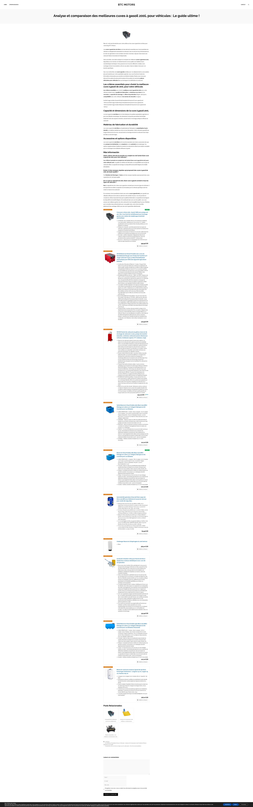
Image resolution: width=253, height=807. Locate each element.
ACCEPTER (227, 804)
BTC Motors (126, 4)
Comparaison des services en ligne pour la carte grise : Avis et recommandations (123, 746)
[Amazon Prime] (146, 394)
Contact (243, 4)
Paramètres (243, 804)
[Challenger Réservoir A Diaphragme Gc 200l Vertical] (110, 546)
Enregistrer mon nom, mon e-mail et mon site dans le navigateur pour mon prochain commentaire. (126, 789)
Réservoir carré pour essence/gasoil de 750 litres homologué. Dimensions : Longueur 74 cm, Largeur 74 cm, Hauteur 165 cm (132, 671)
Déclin (235, 804)
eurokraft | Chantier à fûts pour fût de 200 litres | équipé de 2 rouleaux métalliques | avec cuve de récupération (131, 560)
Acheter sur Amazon (143, 246)
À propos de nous (13, 4)
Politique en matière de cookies (97, 805)
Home (5, 4)
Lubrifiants (107, 741)
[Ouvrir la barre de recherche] (248, 5)
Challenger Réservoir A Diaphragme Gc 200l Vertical (132, 541)
